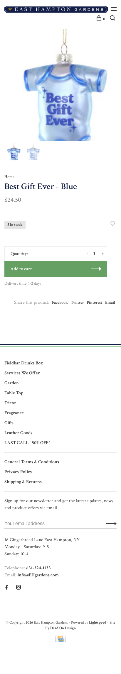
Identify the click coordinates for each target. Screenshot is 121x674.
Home (9, 176)
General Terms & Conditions (31, 462)
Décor (10, 403)
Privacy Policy (18, 472)
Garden (11, 383)
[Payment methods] (60, 641)
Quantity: (19, 254)
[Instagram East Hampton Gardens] (18, 588)
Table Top (13, 393)
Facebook (60, 302)
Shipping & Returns (23, 482)
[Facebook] (6, 588)
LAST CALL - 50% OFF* (27, 443)
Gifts (9, 423)
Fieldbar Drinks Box (23, 363)
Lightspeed (97, 622)
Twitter (77, 302)
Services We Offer (22, 373)
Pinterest (94, 302)
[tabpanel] (60, 85)
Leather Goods (18, 433)
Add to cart (21, 269)
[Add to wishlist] (112, 224)
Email (110, 302)
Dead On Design (63, 628)
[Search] (113, 19)
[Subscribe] (110, 523)
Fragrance (14, 413)
